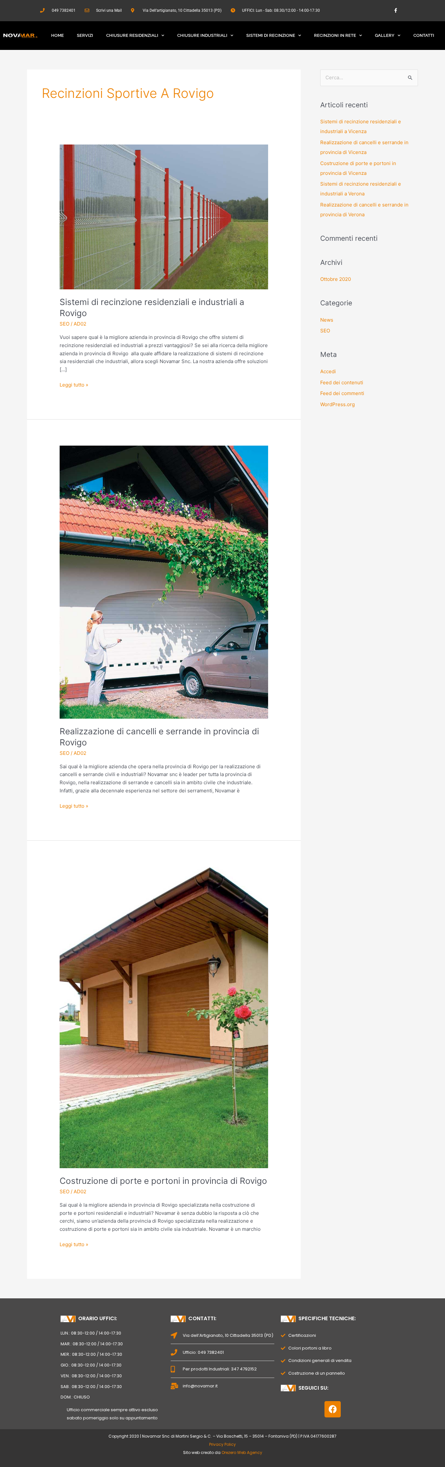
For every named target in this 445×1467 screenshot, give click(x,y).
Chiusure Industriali (202, 35)
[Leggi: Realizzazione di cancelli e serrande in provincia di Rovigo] (164, 582)
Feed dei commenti (342, 393)
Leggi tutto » (74, 384)
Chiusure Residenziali (132, 35)
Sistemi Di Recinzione (270, 35)
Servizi (85, 35)
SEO (64, 324)
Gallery (385, 35)
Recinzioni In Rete (335, 35)
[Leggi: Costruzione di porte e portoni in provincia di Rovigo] (164, 1017)
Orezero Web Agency (242, 1452)
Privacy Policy (222, 1444)
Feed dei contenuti (341, 382)
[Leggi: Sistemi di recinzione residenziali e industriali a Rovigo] (164, 216)
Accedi (328, 371)
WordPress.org (337, 404)
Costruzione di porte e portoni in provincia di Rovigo (163, 1181)
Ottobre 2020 (335, 279)
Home (57, 35)
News (326, 320)
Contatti (423, 35)
